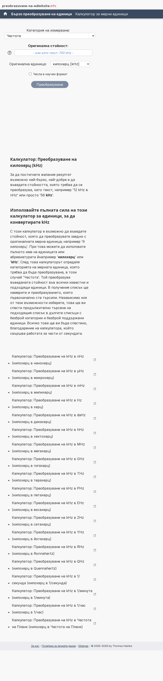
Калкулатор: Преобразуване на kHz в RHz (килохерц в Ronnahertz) (48, 550)
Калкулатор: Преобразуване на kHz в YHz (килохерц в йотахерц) (48, 535)
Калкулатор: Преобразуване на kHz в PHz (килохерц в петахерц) (48, 491)
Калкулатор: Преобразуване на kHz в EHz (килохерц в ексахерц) (48, 506)
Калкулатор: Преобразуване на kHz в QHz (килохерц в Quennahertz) (48, 564)
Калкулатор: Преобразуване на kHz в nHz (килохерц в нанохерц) (48, 359)
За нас (35, 646)
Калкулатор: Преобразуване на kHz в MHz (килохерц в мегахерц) (48, 447)
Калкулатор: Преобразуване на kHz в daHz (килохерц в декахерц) (49, 418)
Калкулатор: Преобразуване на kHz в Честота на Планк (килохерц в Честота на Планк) (51, 623)
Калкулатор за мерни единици (101, 14)
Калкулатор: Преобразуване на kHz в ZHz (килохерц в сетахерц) (48, 520)
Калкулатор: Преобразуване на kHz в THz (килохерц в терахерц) (48, 476)
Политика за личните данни (59, 646)
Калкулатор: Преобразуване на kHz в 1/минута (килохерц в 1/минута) (52, 594)
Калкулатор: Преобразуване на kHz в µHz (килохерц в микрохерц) (48, 374)
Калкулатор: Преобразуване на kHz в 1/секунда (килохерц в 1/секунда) (46, 579)
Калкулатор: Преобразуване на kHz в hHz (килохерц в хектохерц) (48, 432)
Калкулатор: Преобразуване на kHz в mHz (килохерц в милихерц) (48, 388)
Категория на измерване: (48, 30)
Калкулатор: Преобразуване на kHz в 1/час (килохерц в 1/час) (49, 608)
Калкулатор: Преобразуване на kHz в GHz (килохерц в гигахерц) (48, 462)
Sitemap (83, 646)
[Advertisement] (50, 123)
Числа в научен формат (50, 74)
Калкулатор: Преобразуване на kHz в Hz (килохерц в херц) (47, 403)
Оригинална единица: (28, 64)
